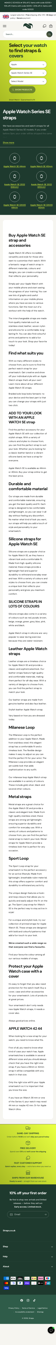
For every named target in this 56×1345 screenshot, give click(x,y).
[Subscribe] (45, 1214)
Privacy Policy (13, 1308)
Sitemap (40, 1312)
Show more (8, 142)
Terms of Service (28, 1308)
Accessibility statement (24, 1312)
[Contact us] (44, 26)
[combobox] (28, 34)
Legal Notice (43, 1308)
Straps (31, 1318)
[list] (28, 17)
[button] (4, 26)
